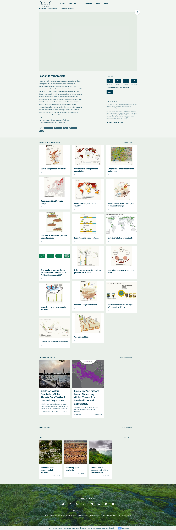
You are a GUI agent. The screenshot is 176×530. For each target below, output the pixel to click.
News (98, 3)
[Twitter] (63, 506)
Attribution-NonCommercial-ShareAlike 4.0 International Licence (110, 515)
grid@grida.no (128, 117)
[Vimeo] (105, 506)
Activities (61, 3)
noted (63, 515)
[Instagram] (77, 506)
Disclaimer (92, 511)
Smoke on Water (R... (54, 8)
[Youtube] (98, 506)
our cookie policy (109, 528)
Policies (100, 511)
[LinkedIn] (91, 506)
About (106, 3)
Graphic (43, 8)
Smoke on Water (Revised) (60, 120)
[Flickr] (84, 506)
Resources (88, 3)
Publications (74, 3)
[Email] (113, 506)
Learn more (125, 528)
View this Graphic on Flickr (115, 122)
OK (119, 528)
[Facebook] (70, 506)
